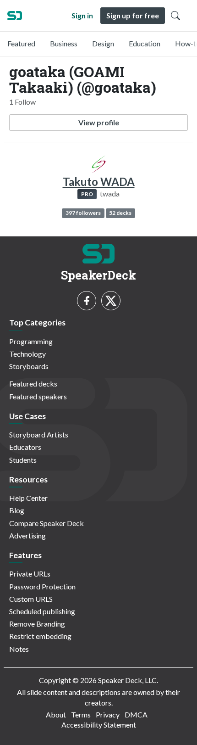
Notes (19, 648)
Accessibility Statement (98, 724)
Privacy (108, 714)
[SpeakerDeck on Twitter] (110, 300)
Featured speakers (38, 396)
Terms (81, 714)
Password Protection (42, 586)
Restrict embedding (40, 636)
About (56, 714)
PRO (87, 193)
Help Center (28, 497)
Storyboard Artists (38, 434)
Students (23, 459)
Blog (16, 510)
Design (103, 43)
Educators (25, 447)
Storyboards (29, 366)
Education (144, 43)
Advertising (27, 535)
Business (63, 43)
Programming (31, 341)
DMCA (136, 714)
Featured (21, 43)
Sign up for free (132, 15)
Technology (27, 353)
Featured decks (33, 383)
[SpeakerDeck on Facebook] (86, 300)
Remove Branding (37, 623)
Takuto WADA (99, 181)
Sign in (82, 15)
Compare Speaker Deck (46, 523)
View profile (98, 122)
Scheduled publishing (42, 611)
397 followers (83, 212)
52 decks (120, 212)
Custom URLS (31, 598)
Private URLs (29, 573)
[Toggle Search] (175, 15)
